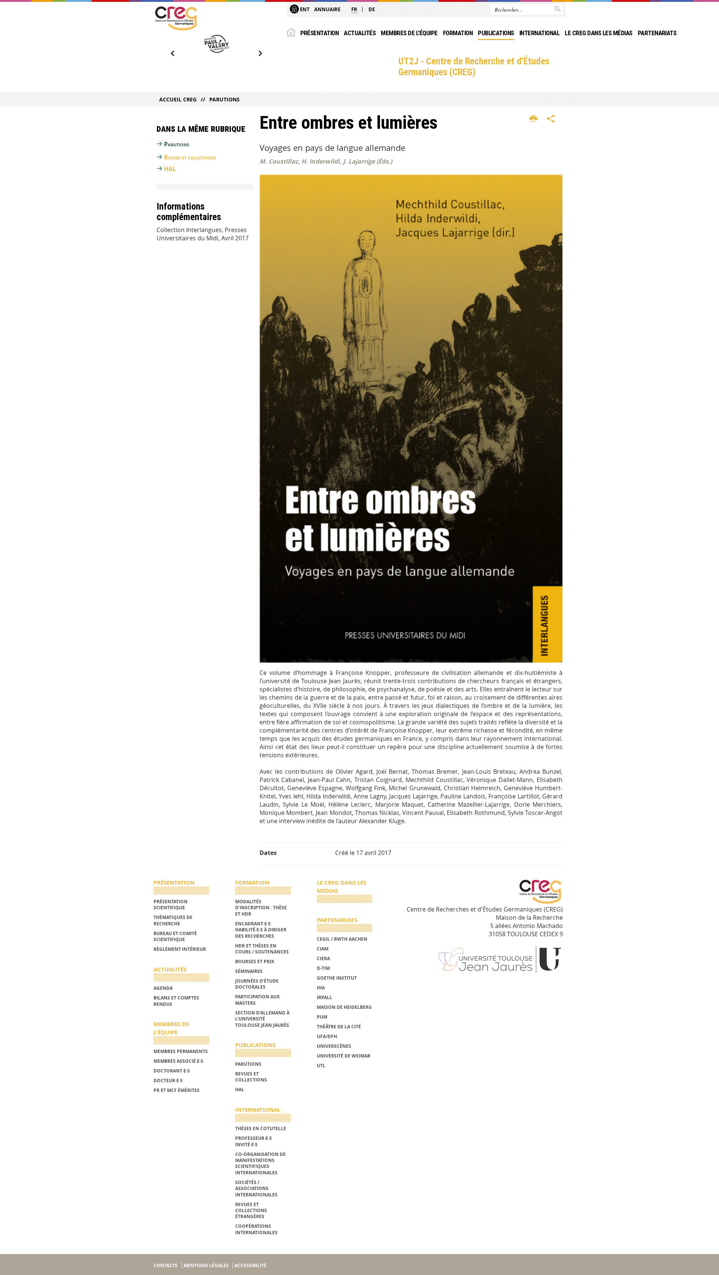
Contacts (166, 1265)
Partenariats (657, 33)
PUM (322, 1017)
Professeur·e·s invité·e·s (253, 1141)
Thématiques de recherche (173, 920)
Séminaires (249, 971)
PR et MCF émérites (177, 1090)
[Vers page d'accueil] (176, 18)
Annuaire (327, 9)
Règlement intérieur (180, 949)
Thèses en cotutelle (260, 1128)
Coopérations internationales (256, 1229)
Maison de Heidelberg (344, 1007)
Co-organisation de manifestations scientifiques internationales (260, 1163)
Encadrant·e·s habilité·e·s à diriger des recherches (260, 930)
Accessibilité (250, 1265)
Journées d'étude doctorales (257, 984)
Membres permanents (181, 1051)
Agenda (163, 988)
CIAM (322, 949)
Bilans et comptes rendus (176, 1001)
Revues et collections (190, 157)
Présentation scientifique (171, 904)
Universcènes (334, 1046)
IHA (321, 988)
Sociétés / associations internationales (256, 1188)
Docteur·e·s (168, 1080)
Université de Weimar (343, 1056)
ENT (304, 9)
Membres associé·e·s (178, 1061)
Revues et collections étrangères (251, 1210)
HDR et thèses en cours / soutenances (262, 949)
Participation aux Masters (257, 999)
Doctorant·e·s (172, 1071)
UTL (321, 1065)
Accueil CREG (178, 99)
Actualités (360, 33)
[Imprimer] (533, 119)
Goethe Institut (337, 978)
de (371, 9)
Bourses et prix (254, 961)
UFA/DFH (327, 1036)
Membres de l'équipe (409, 33)
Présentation (319, 33)
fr (354, 9)
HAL (170, 169)
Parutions (224, 99)
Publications (496, 33)
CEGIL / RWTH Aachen (342, 939)
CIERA (323, 958)
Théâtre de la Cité (339, 1026)
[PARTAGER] (551, 119)
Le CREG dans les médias (598, 33)
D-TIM (323, 968)
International (539, 33)
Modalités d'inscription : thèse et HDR (261, 907)
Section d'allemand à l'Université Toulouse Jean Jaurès (262, 1019)
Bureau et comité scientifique (175, 936)
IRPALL (324, 997)
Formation (458, 33)
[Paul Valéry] (216, 44)
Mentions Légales (206, 1265)
